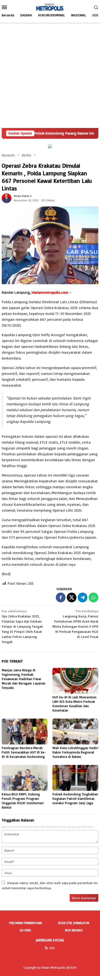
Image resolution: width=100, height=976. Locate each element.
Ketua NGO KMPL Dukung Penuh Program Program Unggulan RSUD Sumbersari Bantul (23, 800)
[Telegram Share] (82, 597)
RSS (52, 948)
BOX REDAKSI (74, 930)
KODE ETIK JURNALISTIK (73, 923)
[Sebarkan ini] (61, 597)
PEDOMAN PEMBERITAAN (25, 923)
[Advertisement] (50, 75)
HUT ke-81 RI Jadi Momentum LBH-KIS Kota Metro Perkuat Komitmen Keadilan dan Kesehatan (74, 703)
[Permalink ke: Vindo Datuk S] (6, 198)
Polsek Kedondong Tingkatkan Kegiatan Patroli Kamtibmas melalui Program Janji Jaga (75, 798)
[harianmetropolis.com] (50, 7)
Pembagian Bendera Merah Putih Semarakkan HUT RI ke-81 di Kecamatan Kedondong (24, 752)
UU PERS (25, 930)
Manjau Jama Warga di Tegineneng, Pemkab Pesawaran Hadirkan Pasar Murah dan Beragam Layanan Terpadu (23, 679)
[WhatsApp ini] (93, 597)
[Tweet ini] (71, 597)
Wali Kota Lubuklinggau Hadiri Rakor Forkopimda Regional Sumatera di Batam (75, 752)
